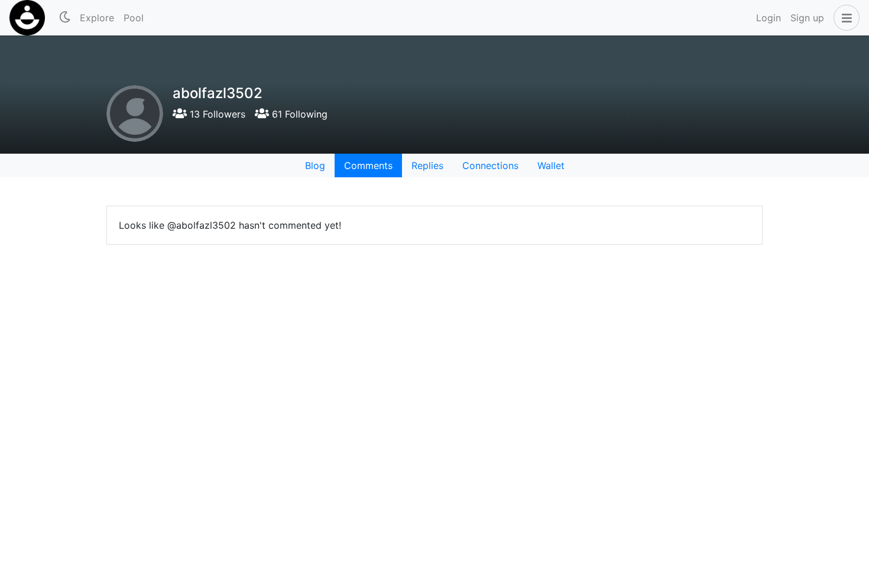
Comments (368, 165)
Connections (490, 165)
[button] (844, 18)
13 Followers (216, 114)
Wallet (551, 165)
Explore (97, 18)
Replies (427, 165)
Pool (134, 18)
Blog (315, 165)
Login (768, 18)
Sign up (807, 18)
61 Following (298, 114)
